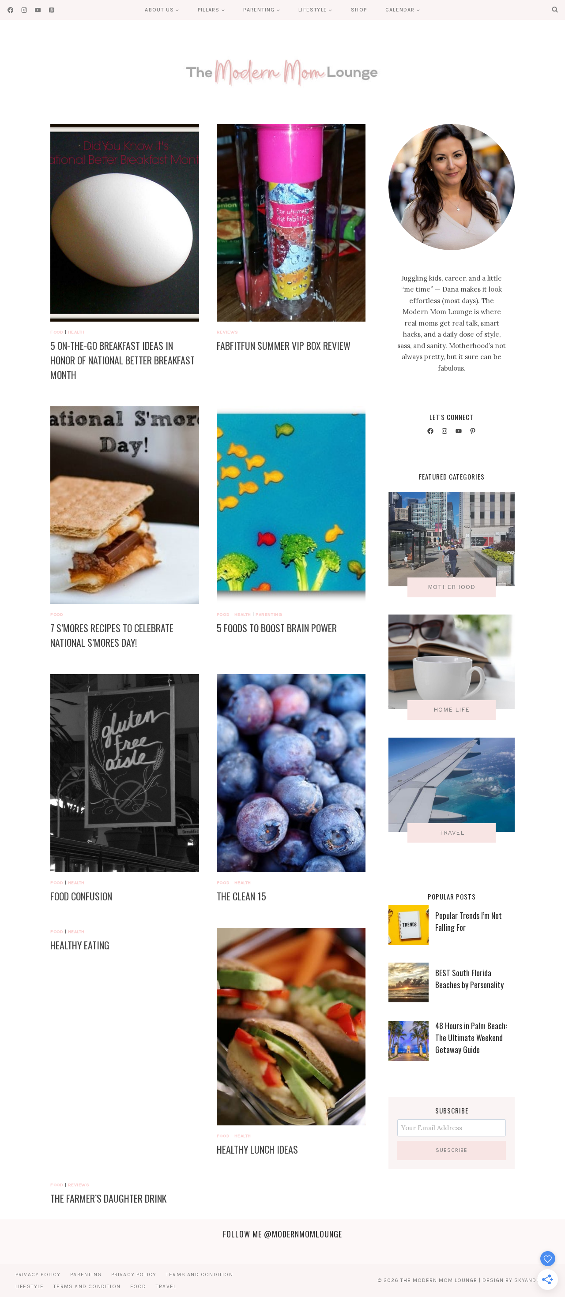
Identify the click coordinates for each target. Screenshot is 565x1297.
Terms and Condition (199, 1274)
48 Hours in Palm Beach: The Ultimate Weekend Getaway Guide (471, 1037)
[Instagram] (24, 10)
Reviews (227, 332)
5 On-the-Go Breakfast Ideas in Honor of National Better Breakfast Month (122, 360)
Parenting (269, 614)
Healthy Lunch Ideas (257, 1149)
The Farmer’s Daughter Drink (108, 1198)
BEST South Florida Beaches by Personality (469, 978)
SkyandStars (534, 1280)
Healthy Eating (79, 945)
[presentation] (124, 223)
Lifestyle (29, 1286)
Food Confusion (81, 896)
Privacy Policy (38, 1274)
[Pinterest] (51, 10)
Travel (166, 1286)
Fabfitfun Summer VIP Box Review (283, 345)
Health (76, 332)
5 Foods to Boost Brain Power (277, 628)
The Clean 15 (241, 896)
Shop (359, 10)
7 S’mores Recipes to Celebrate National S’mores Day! (111, 635)
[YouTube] (38, 10)
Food (56, 332)
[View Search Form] (555, 9)
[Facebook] (10, 10)
